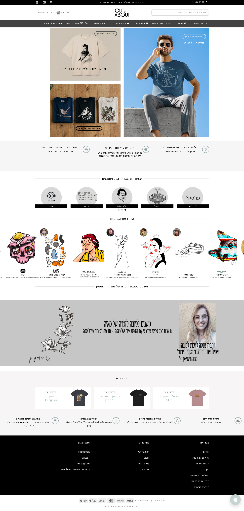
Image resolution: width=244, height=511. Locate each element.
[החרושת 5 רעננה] (50, 2)
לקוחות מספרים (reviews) (75, 469)
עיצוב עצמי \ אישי (160, 23)
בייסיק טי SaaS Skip (169, 398)
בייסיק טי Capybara (51, 398)
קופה (146, 458)
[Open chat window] (235, 499)
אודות (206, 452)
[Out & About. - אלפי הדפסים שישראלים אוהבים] (122, 12)
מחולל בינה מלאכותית (53, 23)
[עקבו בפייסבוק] (206, 2)
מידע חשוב (121, 23)
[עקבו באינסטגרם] (203, 2)
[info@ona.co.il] (44, 2)
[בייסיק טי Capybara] (79, 398)
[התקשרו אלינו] (193, 2)
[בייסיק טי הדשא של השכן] (138, 398)
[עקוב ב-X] (200, 2)
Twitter (85, 458)
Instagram (83, 463)
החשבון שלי (143, 452)
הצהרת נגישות (201, 487)
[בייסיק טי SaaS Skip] (197, 398)
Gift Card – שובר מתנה (77, 23)
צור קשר (144, 469)
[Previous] (203, 200)
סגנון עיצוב (199, 23)
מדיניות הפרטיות (200, 481)
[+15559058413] (36, 2)
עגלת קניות (143, 463)
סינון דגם (140, 23)
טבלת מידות (202, 463)
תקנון (206, 469)
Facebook (84, 452)
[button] (62, 12)
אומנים (180, 23)
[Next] (39, 200)
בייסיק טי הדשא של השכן (110, 398)
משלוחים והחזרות (199, 475)
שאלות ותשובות (201, 458)
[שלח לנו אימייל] (197, 2)
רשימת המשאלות (100, 23)
